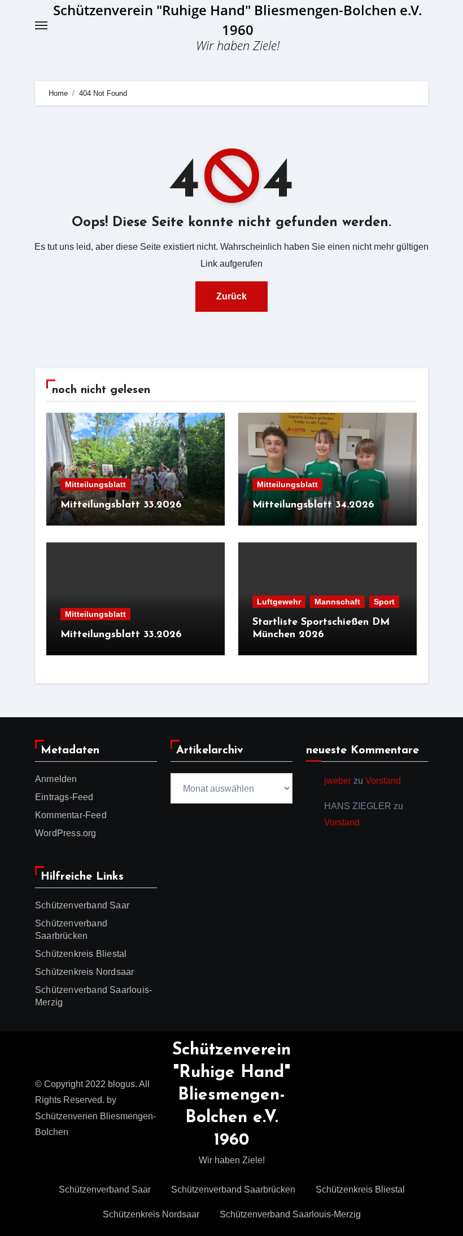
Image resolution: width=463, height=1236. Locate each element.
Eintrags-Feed (64, 797)
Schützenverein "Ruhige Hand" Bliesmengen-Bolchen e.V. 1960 (231, 1095)
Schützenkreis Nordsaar (84, 972)
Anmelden (56, 779)
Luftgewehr (279, 601)
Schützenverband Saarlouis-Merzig (290, 1214)
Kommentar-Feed (71, 815)
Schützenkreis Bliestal (80, 954)
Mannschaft (337, 601)
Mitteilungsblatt (95, 484)
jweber (337, 780)
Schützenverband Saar (82, 905)
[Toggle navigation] (41, 25)
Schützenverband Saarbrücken (233, 1189)
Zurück (231, 296)
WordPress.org (66, 833)
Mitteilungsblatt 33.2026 (121, 505)
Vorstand (383, 780)
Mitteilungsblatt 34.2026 (313, 505)
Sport (384, 601)
